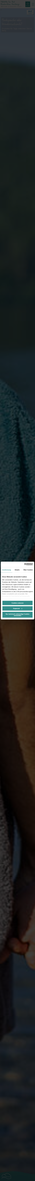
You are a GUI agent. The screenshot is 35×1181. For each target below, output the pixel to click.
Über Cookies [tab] (28, 570)
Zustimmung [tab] (6, 570)
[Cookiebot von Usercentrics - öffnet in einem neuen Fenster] (25, 564)
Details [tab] (17, 570)
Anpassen (16, 608)
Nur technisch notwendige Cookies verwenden (17, 614)
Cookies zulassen (18, 603)
